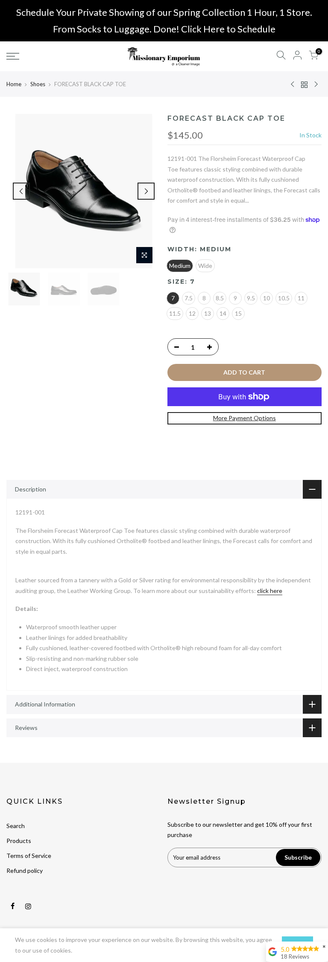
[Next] (146, 191)
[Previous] (21, 191)
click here (269, 590)
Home (13, 84)
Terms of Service (28, 855)
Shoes (37, 84)
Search (15, 825)
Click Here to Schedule (228, 29)
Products (18, 840)
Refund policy (24, 870)
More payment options (244, 417)
